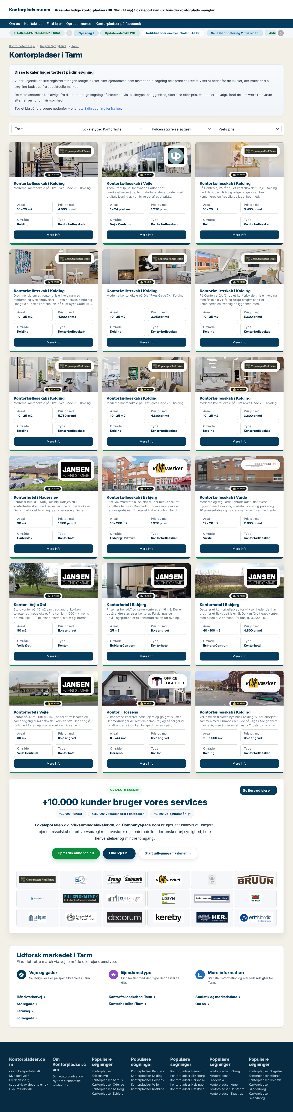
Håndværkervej (29, 997)
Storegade (25, 1004)
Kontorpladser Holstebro (227, 1089)
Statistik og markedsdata (216, 997)
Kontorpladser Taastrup (226, 1093)
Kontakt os (33, 23)
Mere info (53, 234)
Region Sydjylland (53, 46)
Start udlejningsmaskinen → (168, 853)
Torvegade (25, 1018)
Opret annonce (78, 23)
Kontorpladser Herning (186, 1071)
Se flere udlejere (258, 790)
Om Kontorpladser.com (69, 1076)
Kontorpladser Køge (224, 1084)
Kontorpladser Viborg (225, 1071)
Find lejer (54, 23)
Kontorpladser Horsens (147, 1080)
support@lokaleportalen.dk (28, 1084)
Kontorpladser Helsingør (187, 1084)
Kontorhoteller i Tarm (126, 1003)
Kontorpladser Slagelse (265, 1071)
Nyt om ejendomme (67, 1081)
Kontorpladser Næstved (187, 1089)
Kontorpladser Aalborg (108, 1089)
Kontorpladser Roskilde (147, 1089)
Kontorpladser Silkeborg (187, 1075)
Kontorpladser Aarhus (107, 1080)
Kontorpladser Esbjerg (108, 1093)
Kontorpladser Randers (147, 1071)
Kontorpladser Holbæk (265, 1080)
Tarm (75, 46)
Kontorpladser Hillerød (265, 1075)
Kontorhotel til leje (22, 46)
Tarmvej (23, 1011)
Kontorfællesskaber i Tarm (130, 997)
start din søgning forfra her (100, 108)
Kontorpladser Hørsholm (187, 1080)
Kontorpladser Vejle (145, 1084)
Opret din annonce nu (76, 853)
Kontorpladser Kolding (147, 1075)
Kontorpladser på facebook (118, 23)
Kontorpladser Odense (108, 1084)
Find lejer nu (119, 853)
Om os (14, 23)
